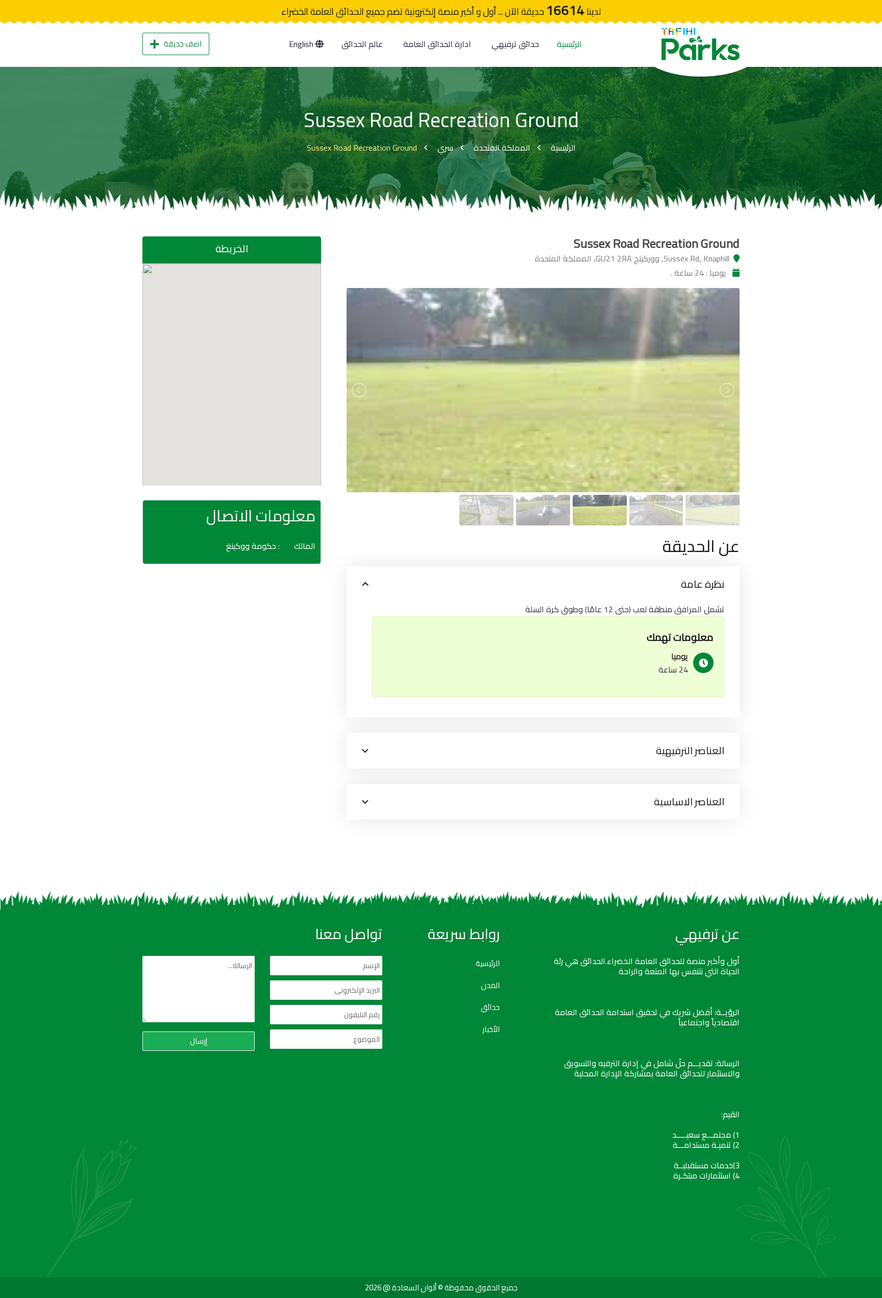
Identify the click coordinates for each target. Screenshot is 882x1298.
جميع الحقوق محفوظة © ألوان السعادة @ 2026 (441, 1287)
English (302, 44)
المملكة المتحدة (502, 147)
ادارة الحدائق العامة (437, 44)
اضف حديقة (183, 43)
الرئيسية (569, 44)
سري (445, 147)
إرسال (198, 1040)
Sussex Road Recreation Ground (362, 147)
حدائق (490, 1007)
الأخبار (491, 1029)
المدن (490, 985)
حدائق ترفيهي (515, 44)
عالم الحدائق (362, 44)
